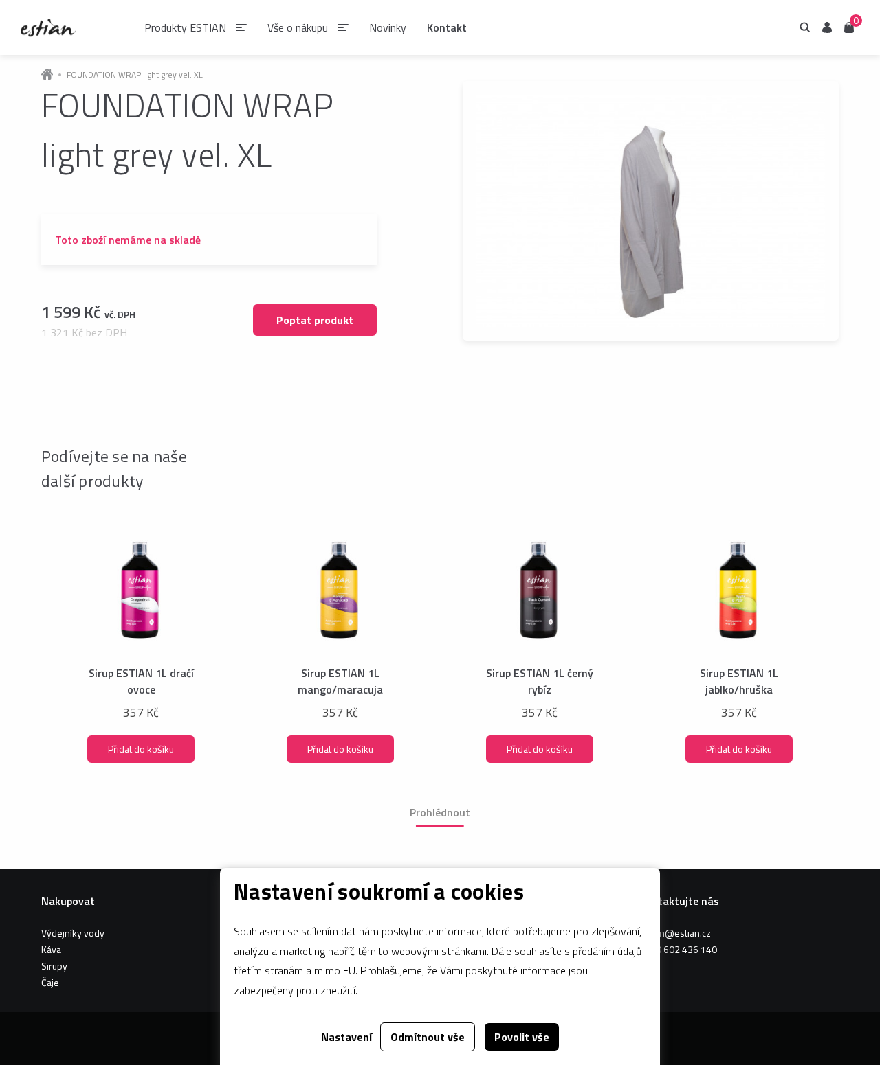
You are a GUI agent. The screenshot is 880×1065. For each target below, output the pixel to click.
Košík (849, 26)
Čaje (50, 982)
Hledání (805, 27)
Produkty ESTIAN (185, 27)
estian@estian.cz (675, 933)
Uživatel (827, 27)
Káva (51, 949)
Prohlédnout (440, 812)
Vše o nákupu (297, 27)
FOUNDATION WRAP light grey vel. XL (135, 75)
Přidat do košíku (141, 749)
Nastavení (346, 1037)
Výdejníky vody (72, 933)
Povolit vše (521, 1037)
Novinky (387, 27)
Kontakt (447, 27)
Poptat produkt (314, 320)
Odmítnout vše (427, 1037)
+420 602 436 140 (678, 949)
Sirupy (54, 966)
